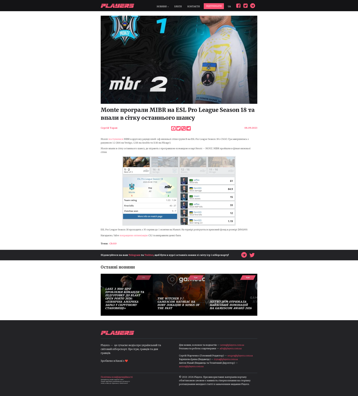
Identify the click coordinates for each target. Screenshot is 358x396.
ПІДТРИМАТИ (214, 6)
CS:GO (112, 243)
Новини (162, 6)
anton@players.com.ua (191, 366)
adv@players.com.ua (231, 348)
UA (229, 6)
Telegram (134, 255)
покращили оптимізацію (134, 235)
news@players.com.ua (232, 345)
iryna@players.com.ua (226, 359)
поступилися (116, 139)
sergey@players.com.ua (240, 355)
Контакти (193, 6)
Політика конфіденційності (117, 377)
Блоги (178, 6)
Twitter (148, 255)
